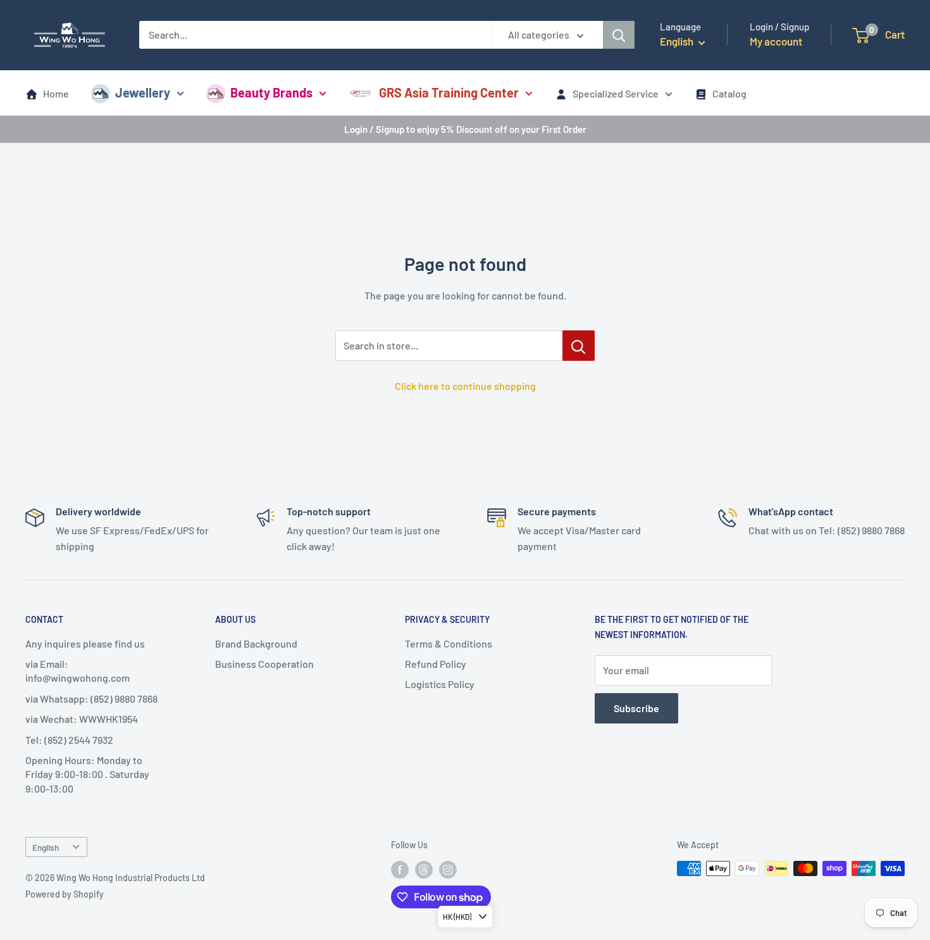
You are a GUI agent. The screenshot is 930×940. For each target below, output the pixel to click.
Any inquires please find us (85, 643)
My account (776, 41)
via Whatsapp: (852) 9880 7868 (91, 698)
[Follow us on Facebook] (400, 870)
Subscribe (636, 708)
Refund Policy (435, 664)
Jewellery (142, 92)
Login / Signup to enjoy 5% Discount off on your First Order (465, 129)
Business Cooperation (264, 664)
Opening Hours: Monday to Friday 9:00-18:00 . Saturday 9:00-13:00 (87, 774)
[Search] (619, 35)
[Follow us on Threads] (424, 870)
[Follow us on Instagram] (448, 870)
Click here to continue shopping (465, 386)
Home (56, 93)
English (45, 847)
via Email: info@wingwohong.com (77, 671)
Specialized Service (616, 93)
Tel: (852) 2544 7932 (69, 740)
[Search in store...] (578, 345)
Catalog (729, 93)
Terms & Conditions (448, 643)
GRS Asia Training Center (449, 92)
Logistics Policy (439, 684)
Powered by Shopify (64, 894)
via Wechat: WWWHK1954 (81, 719)
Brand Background (256, 643)
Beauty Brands (271, 92)
